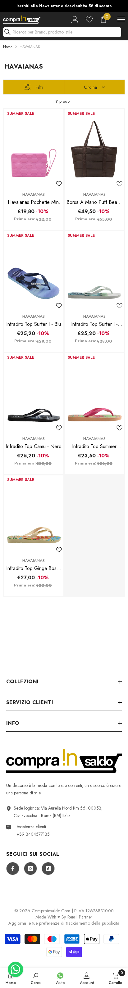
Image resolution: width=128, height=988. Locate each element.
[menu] (121, 19)
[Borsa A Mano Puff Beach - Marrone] (94, 148)
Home (7, 47)
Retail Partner (80, 917)
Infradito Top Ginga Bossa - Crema (33, 568)
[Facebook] (12, 868)
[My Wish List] (89, 19)
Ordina (90, 87)
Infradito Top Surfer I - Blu (33, 324)
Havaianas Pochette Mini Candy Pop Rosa (34, 202)
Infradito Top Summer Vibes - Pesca (94, 446)
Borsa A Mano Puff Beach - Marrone (94, 202)
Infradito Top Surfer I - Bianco (94, 324)
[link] (35, 978)
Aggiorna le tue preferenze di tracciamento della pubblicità (64, 923)
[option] (64, 6)
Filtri (39, 87)
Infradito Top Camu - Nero (34, 446)
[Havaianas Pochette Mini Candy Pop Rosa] (34, 148)
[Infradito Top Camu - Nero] (34, 392)
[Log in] (74, 19)
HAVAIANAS (30, 47)
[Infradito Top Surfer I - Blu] (34, 270)
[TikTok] (48, 868)
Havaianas (33, 194)
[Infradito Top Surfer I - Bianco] (94, 270)
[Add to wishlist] (58, 183)
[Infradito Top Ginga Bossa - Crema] (34, 515)
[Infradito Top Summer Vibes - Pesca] (94, 392)
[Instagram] (30, 868)
